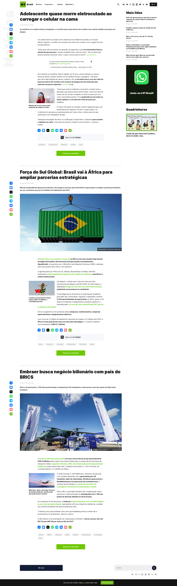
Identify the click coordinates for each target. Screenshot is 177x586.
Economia (60, 344)
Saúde (73, 144)
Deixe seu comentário (71, 153)
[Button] (146, 4)
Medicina (64, 144)
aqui (84, 583)
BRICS (49, 535)
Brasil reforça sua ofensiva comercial (54, 259)
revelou (65, 84)
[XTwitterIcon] (130, 4)
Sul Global (83, 344)
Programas (49, 4)
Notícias (39, 4)
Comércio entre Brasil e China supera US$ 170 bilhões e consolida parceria (40, 299)
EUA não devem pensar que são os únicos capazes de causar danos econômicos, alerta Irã (141, 19)
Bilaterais (58, 535)
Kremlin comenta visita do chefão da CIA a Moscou (141, 29)
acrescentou (91, 55)
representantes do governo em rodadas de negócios (69, 274)
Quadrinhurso (136, 109)
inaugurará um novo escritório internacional (83, 287)
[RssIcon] (143, 4)
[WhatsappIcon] (133, 4)
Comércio (50, 344)
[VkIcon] (123, 4)
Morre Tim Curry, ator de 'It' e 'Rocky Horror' (139, 37)
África (92, 344)
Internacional (53, 144)
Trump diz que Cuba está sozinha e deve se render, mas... (140, 135)
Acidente (42, 144)
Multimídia (69, 4)
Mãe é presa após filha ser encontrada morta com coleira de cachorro (140, 56)
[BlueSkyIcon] (140, 4)
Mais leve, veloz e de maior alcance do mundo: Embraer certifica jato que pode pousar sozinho (42, 492)
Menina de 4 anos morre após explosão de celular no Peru (39, 106)
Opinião (60, 4)
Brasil (40, 344)
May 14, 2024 (87, 67)
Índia (40, 538)
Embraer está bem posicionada (52, 459)
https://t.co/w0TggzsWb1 (63, 63)
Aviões (41, 535)
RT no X (41, 568)
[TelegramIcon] (126, 4)
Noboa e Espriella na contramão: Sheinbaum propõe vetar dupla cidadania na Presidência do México (141, 46)
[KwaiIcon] (136, 4)
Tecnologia (97, 535)
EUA (81, 144)
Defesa (75, 535)
